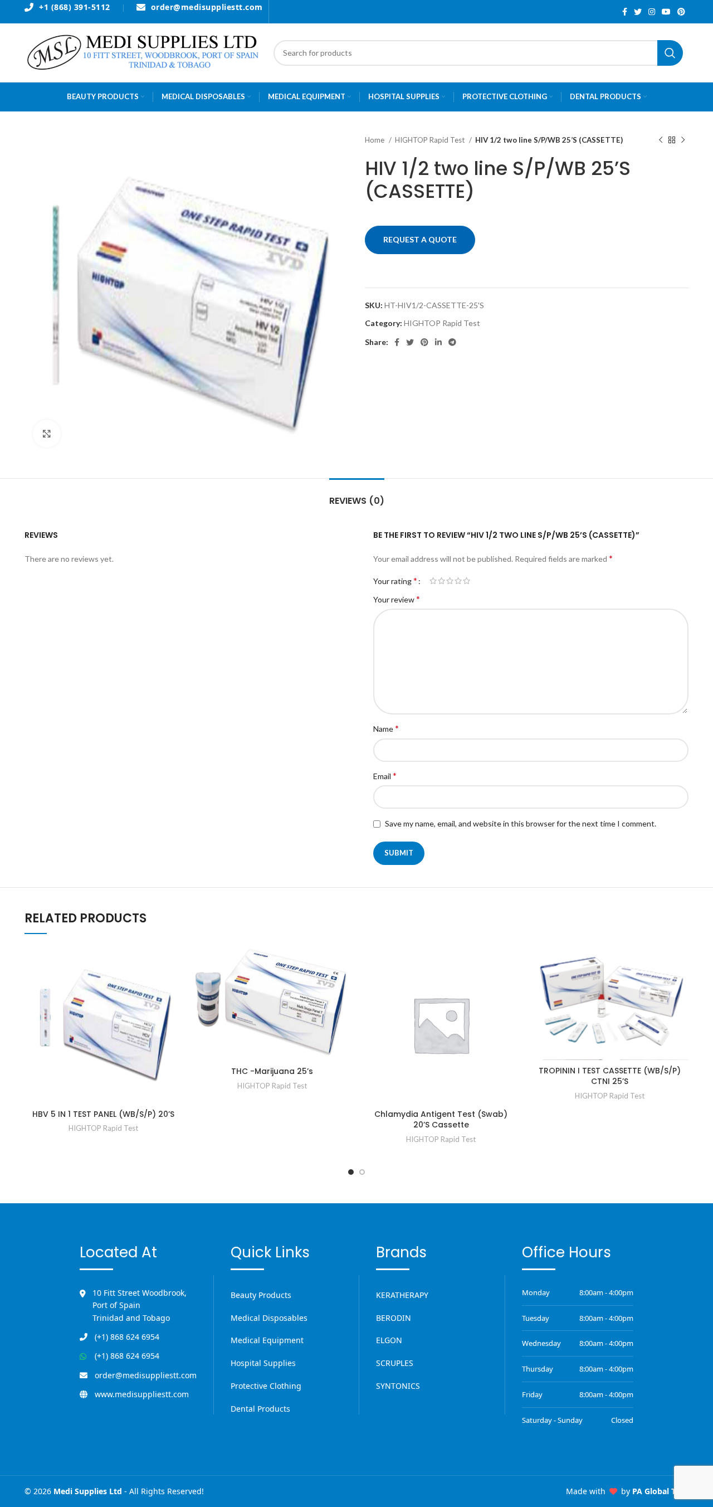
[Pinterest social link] (681, 11)
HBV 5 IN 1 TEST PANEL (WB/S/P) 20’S (103, 1114)
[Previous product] (660, 140)
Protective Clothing (266, 1385)
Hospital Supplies (263, 1363)
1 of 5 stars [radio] (433, 581)
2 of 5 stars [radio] (441, 581)
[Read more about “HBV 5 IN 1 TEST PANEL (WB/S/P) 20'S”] (174, 963)
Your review (396, 599)
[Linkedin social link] (438, 342)
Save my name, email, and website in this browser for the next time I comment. (520, 823)
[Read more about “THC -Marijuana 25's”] (342, 963)
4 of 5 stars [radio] (458, 581)
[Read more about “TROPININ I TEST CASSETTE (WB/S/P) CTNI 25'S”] (680, 963)
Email (385, 775)
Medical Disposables (269, 1317)
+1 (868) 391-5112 (74, 7)
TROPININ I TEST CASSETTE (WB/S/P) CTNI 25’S (610, 1076)
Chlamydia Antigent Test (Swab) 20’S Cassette (440, 1120)
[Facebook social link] (625, 11)
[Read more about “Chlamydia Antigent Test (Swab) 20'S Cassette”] (511, 963)
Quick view (174, 989)
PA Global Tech (660, 1491)
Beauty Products (261, 1295)
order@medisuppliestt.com (207, 7)
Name (386, 728)
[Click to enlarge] (47, 434)
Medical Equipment (267, 1340)
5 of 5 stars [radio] (466, 581)
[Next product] (682, 140)
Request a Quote (420, 239)
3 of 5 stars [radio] (450, 581)
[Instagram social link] (651, 11)
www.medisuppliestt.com (142, 1394)
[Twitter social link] (638, 11)
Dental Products (260, 1408)
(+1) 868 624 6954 (127, 1336)
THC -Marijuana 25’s (272, 1071)
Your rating (395, 580)
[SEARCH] (670, 53)
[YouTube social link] (666, 11)
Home (375, 139)
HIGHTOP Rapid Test (430, 139)
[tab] (356, 495)
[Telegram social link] (452, 342)
